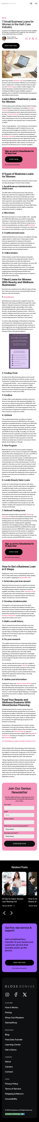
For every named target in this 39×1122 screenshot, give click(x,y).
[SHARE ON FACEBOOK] (29, 38)
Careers (9, 1066)
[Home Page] (8, 3)
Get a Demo (10, 1049)
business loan (17, 80)
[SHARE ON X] (32, 38)
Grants (25, 665)
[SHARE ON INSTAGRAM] (26, 38)
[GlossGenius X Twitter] (24, 994)
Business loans (7, 136)
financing (10, 87)
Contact (9, 1071)
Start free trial (11, 46)
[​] (31, 3)
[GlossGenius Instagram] (7, 994)
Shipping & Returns (14, 1093)
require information (23, 683)
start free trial (19, 962)
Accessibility (11, 1099)
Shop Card (14, 1017)
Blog (7, 1034)
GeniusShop (11, 1022)
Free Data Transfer (14, 1039)
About (8, 1061)
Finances (7, 737)
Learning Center (13, 1044)
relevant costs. (30, 591)
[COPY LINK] (35, 38)
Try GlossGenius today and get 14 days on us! (19, 741)
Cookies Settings (12, 1114)
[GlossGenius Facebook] (16, 994)
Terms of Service (13, 1088)
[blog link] (14, 889)
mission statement (9, 615)
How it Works (11, 1007)
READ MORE (7, 906)
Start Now (13, 159)
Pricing (8, 1012)
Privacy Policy (11, 1083)
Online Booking (20, 731)
